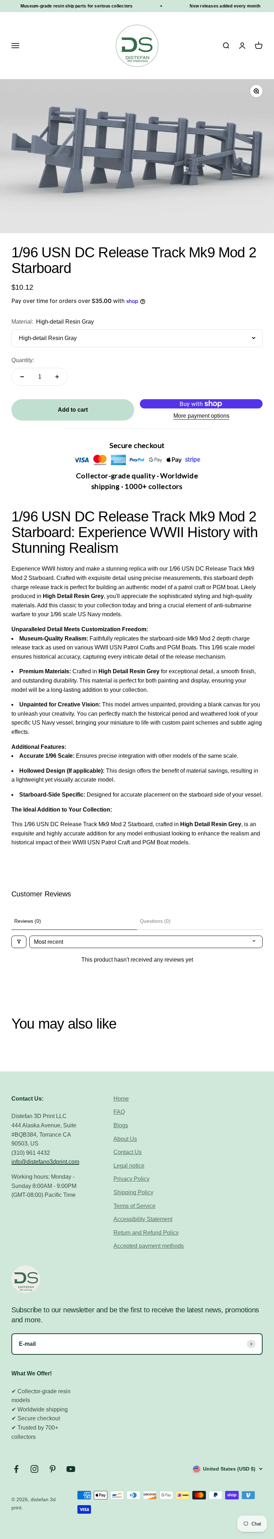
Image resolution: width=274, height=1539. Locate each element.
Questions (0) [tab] (155, 921)
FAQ (119, 1112)
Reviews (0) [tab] (27, 921)
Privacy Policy (131, 1179)
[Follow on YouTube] (71, 1469)
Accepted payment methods (148, 1246)
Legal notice (128, 1166)
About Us (125, 1139)
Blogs (120, 1125)
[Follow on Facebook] (16, 1469)
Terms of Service (134, 1206)
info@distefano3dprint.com (45, 1162)
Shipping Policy (133, 1192)
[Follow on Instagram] (34, 1469)
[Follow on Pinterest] (52, 1469)
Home (121, 1099)
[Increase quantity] (57, 376)
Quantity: (22, 360)
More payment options (201, 416)
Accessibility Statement (142, 1219)
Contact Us (127, 1152)
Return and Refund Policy (146, 1233)
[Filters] (18, 942)
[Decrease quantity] (22, 376)
